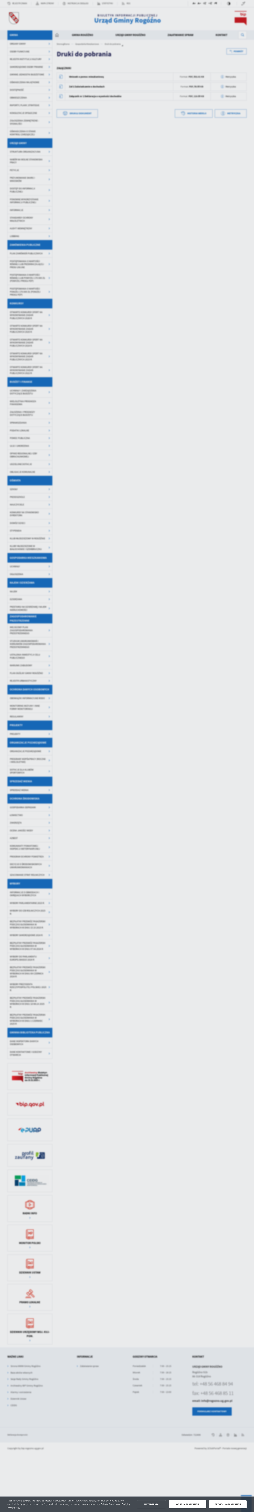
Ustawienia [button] (151, 1504)
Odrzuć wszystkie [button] (187, 1504)
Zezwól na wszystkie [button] (228, 1504)
